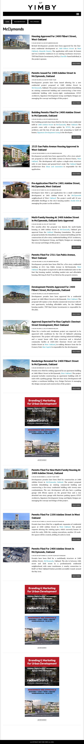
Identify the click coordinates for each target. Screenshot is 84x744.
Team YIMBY (52, 224)
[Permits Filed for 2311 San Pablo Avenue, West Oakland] (16, 267)
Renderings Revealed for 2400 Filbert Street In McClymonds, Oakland (55, 362)
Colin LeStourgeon (57, 521)
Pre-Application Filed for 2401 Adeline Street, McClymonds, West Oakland (56, 185)
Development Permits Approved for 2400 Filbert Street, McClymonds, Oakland (53, 288)
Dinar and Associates (54, 166)
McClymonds (36, 88)
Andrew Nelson (53, 43)
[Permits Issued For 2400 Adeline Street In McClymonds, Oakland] (16, 83)
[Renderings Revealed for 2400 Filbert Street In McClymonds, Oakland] (16, 376)
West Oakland (72, 299)
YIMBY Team (52, 80)
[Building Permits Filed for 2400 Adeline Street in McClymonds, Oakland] (16, 123)
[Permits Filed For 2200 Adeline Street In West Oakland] (16, 529)
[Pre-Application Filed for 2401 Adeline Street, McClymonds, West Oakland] (16, 197)
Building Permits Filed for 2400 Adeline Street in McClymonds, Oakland (56, 114)
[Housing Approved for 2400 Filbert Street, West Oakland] (16, 48)
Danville (64, 56)
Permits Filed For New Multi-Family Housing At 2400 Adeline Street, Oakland (56, 471)
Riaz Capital (46, 347)
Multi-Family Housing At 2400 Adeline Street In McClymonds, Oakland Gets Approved (55, 219)
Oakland (74, 124)
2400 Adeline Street (45, 124)
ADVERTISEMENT (42, 460)
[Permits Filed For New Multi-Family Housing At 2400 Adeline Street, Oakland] (16, 488)
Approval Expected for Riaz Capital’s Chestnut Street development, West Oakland (56, 323)
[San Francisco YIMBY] (42, 6)
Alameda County (45, 51)
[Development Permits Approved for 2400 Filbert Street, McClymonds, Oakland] (16, 302)
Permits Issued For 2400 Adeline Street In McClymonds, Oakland (54, 74)
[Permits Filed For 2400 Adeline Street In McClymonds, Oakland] (16, 561)
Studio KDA (75, 201)
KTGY (68, 127)
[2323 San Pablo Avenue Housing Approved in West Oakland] (16, 166)
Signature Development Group (48, 132)
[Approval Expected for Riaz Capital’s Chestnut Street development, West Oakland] (16, 333)
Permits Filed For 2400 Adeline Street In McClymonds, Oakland (53, 550)
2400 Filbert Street (66, 48)
